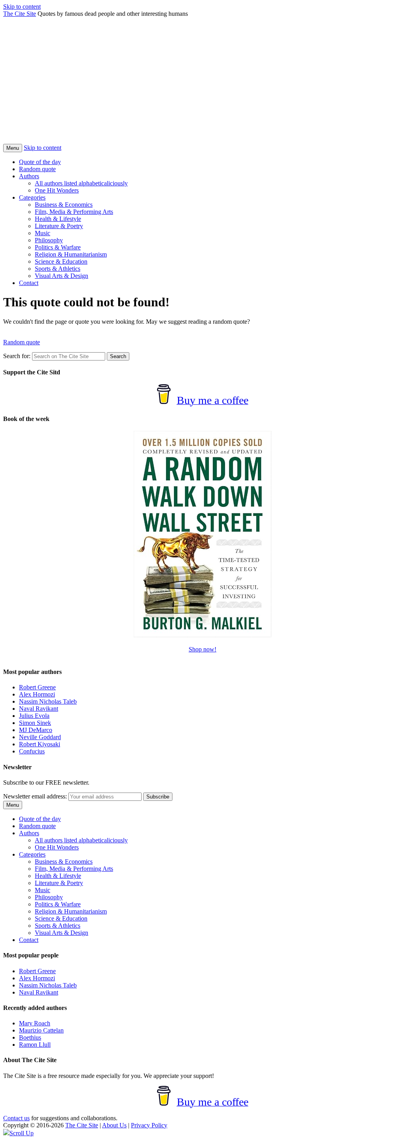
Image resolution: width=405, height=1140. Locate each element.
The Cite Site (19, 13)
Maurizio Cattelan (41, 1030)
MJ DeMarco (35, 730)
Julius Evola (34, 715)
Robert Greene (37, 687)
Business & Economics (64, 204)
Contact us (16, 1118)
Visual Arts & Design (61, 275)
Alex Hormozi (37, 694)
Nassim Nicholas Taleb (48, 701)
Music (42, 233)
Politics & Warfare (58, 247)
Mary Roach (34, 1023)
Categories (32, 197)
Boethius (30, 1037)
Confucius (32, 751)
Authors (29, 176)
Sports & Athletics (57, 268)
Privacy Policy (149, 1125)
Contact (28, 282)
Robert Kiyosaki (39, 744)
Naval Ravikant (38, 708)
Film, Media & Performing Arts (74, 211)
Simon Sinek (35, 722)
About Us (114, 1125)
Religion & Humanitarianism (71, 254)
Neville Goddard (40, 737)
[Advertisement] (202, 84)
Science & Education (61, 261)
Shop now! (202, 649)
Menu (12, 148)
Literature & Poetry (59, 226)
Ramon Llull (35, 1044)
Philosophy (49, 240)
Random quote (37, 169)
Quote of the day (40, 162)
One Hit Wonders (57, 190)
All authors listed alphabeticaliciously (81, 183)
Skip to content (22, 6)
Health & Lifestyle (58, 218)
